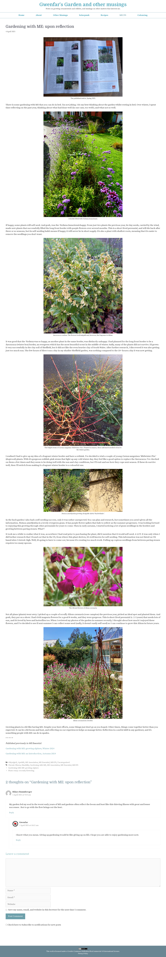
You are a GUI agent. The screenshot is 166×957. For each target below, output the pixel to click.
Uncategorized (63, 762)
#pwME (21, 762)
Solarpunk (84, 15)
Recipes (104, 15)
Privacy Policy (83, 954)
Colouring (142, 15)
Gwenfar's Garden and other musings (83, 4)
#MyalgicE (12, 762)
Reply (11, 812)
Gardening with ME (38, 765)
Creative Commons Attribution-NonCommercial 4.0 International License (93, 951)
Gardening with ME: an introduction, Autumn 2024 (31, 753)
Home (21, 15)
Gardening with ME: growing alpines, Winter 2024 (30, 748)
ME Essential (44, 762)
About (39, 15)
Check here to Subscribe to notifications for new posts (34, 925)
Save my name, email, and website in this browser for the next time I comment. (47, 909)
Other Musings (60, 15)
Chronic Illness (14, 765)
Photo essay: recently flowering (21, 771)
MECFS (122, 15)
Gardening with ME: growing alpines (23, 768)
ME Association (31, 762)
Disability (25, 765)
